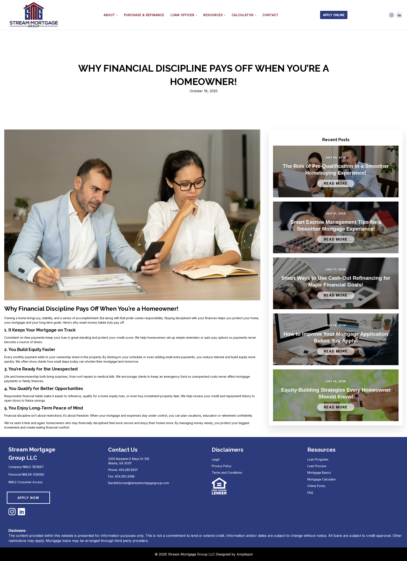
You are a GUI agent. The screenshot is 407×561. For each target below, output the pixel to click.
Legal (215, 459)
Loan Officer (182, 15)
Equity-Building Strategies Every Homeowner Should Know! (336, 393)
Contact (270, 15)
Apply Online (333, 15)
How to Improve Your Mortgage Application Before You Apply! (335, 337)
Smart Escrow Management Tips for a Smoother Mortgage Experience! (335, 225)
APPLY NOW (28, 498)
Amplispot (245, 554)
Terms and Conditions (227, 472)
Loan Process (316, 466)
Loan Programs (317, 459)
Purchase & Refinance (144, 15)
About (109, 15)
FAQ (310, 492)
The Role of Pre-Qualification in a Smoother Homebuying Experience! (336, 169)
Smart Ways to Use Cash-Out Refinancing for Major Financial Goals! (335, 281)
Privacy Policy (221, 466)
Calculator (243, 15)
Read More (336, 183)
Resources (213, 15)
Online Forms (316, 485)
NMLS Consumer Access (25, 482)
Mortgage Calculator (321, 479)
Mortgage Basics (319, 472)
